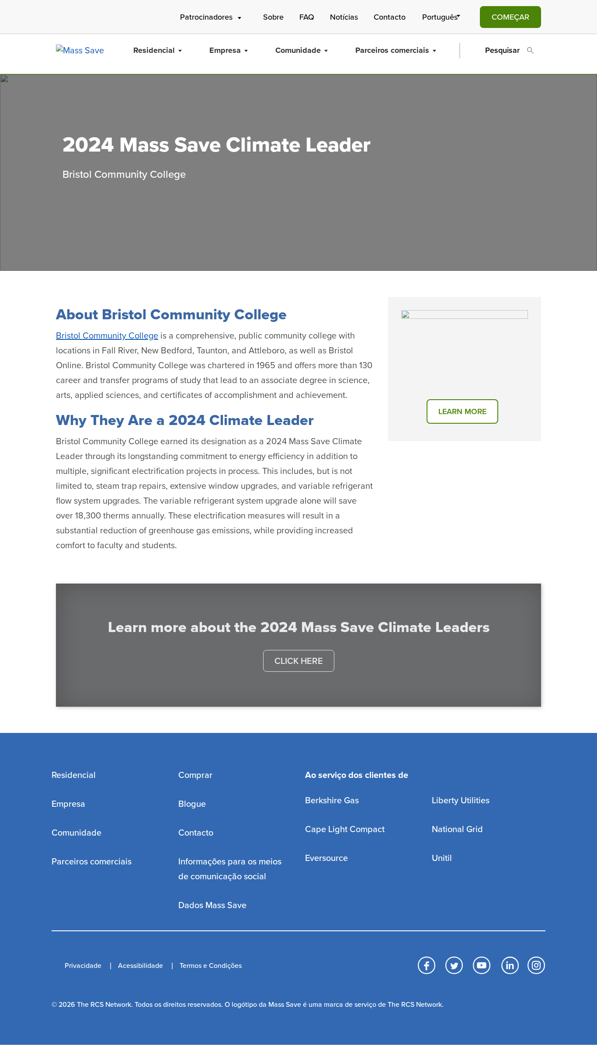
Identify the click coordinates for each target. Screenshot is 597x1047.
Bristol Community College (107, 336)
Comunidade (298, 50)
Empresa (225, 50)
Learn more (462, 411)
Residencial (154, 50)
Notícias (344, 17)
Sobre (273, 17)
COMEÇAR (510, 17)
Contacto (390, 17)
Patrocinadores (206, 17)
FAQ (306, 17)
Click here (298, 661)
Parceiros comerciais (392, 50)
